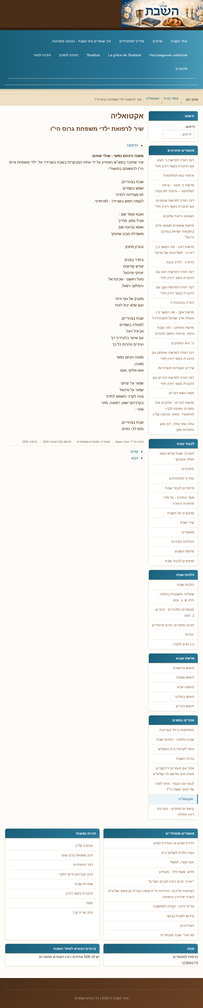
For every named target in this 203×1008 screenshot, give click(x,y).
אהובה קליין (84, 845)
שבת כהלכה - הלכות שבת (175, 739)
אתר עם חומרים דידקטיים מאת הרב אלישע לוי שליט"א (173, 771)
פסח (89, 903)
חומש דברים (185, 706)
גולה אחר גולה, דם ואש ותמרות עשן (177, 427)
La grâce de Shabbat (124, 55)
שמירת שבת (84, 884)
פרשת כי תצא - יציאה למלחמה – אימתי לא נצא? (174, 188)
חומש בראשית (183, 668)
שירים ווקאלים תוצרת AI (176, 368)
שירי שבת (187, 522)
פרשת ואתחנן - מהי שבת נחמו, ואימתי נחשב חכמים (174, 330)
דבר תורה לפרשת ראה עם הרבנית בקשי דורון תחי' (175, 275)
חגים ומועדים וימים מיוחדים (173, 625)
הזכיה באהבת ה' (182, 302)
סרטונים (181, 69)
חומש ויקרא (185, 687)
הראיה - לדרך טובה (180, 262)
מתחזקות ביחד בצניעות (176, 730)
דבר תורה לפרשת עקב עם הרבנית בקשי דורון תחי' (175, 290)
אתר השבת (179, 41)
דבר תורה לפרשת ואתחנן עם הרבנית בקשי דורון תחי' (173, 355)
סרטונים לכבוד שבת (179, 561)
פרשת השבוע (184, 551)
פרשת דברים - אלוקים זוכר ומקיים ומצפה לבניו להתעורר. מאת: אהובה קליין (173, 408)
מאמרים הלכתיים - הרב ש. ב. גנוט (174, 612)
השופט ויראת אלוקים (178, 216)
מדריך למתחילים (131, 41)
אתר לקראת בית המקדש (176, 749)
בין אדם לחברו (183, 644)
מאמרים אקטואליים (88, 441)
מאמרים (188, 532)
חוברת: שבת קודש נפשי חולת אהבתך (176, 456)
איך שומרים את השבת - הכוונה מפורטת (81, 41)
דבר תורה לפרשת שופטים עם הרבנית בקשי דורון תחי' (174, 203)
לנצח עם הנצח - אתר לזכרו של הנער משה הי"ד (174, 786)
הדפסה (132, 145)
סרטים (157, 41)
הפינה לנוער (42, 55)
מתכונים (188, 469)
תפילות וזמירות (182, 542)
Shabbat (93, 55)
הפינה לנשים (68, 55)
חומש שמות (185, 677)
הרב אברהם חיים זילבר (76, 874)
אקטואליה (185, 799)
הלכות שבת (185, 585)
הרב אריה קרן (83, 912)
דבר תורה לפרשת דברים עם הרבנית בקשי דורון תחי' (173, 380)
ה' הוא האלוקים (182, 343)
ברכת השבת (185, 759)
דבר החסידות (83, 865)
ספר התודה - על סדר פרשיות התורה (178, 500)
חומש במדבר (184, 697)
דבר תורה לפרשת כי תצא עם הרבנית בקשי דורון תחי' (174, 163)
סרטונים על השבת (180, 513)
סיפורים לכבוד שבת (179, 488)
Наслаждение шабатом (168, 55)
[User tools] (143, 140)
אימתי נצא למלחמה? (178, 175)
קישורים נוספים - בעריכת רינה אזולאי (175, 812)
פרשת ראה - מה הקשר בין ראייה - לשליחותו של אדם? (174, 250)
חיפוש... (189, 127)
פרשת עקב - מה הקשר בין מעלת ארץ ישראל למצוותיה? (173, 315)
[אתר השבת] (101, 13)
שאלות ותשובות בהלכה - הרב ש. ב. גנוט (176, 597)
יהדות (189, 634)
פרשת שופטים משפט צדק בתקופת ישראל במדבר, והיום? (174, 231)
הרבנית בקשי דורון (79, 893)
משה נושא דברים (181, 393)
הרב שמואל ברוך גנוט (77, 855)
